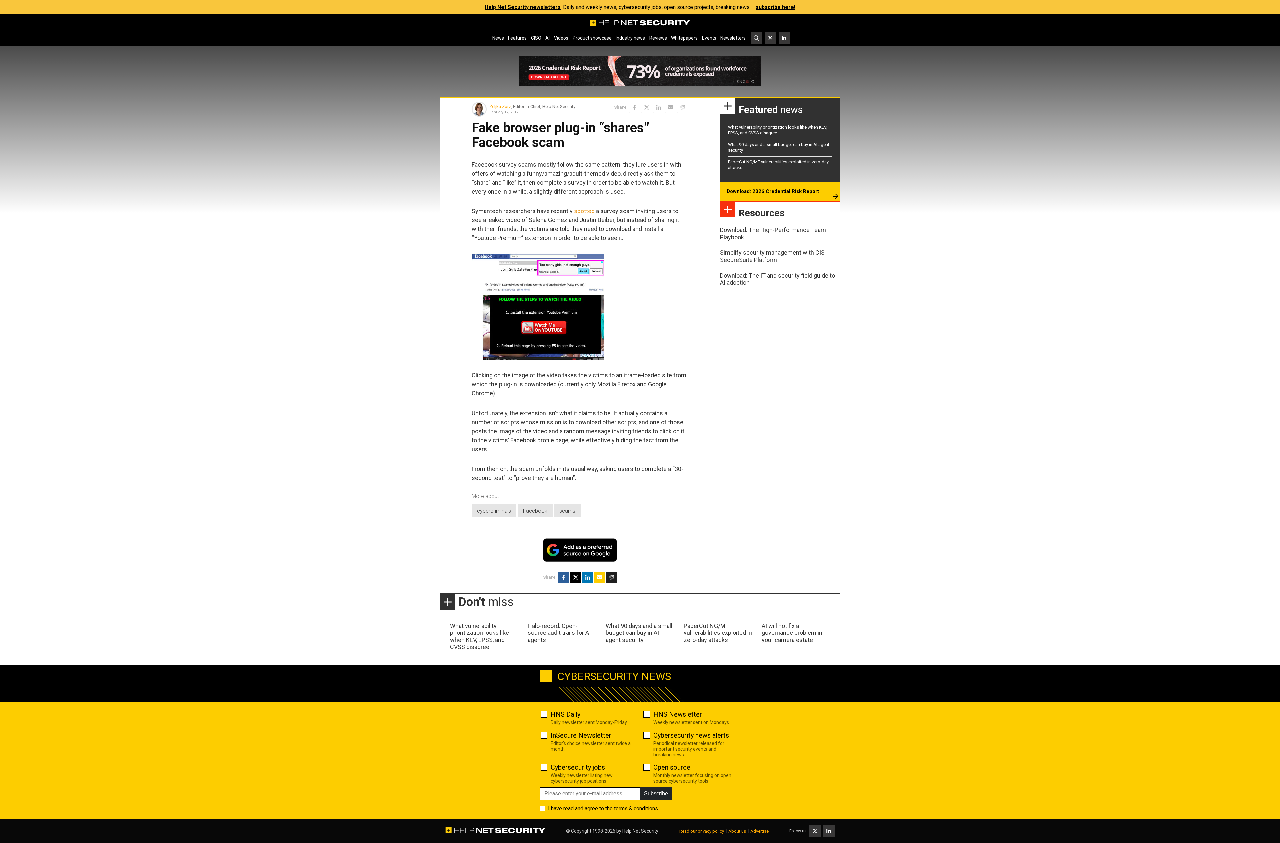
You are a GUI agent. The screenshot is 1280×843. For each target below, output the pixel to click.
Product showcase (592, 38)
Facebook (535, 511)
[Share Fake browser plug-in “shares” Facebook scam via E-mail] (670, 107)
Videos (561, 38)
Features (517, 38)
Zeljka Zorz (500, 106)
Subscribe (656, 793)
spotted (584, 211)
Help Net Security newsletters (523, 7)
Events (709, 38)
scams (567, 511)
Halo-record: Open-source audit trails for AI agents (559, 632)
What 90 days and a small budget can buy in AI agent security (639, 632)
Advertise (759, 831)
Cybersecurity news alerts (691, 735)
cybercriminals (494, 511)
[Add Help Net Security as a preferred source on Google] (682, 107)
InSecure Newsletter (581, 735)
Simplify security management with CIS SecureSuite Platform (772, 256)
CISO (536, 38)
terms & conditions (636, 808)
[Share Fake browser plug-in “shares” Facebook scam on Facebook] (634, 107)
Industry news (630, 38)
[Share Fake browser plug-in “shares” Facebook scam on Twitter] (646, 107)
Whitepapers (684, 38)
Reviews (658, 38)
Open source (671, 767)
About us (737, 831)
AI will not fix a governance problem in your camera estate (792, 632)
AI (547, 38)
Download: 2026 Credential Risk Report (773, 191)
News (498, 38)
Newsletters (733, 38)
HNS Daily (565, 714)
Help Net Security (640, 831)
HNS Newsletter (677, 714)
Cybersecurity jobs (578, 767)
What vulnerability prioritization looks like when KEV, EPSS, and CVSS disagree (479, 636)
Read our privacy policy (701, 831)
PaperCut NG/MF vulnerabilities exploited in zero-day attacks (718, 632)
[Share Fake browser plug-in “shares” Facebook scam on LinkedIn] (658, 107)
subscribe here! (775, 7)
